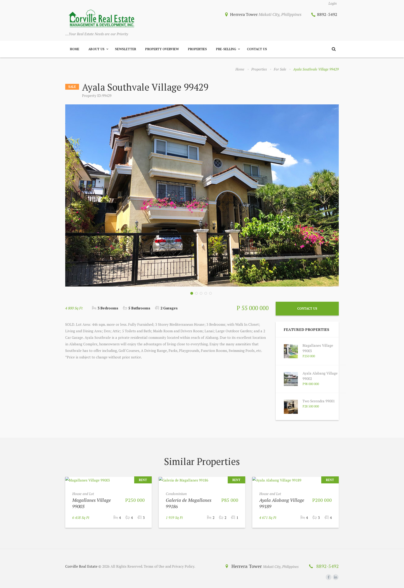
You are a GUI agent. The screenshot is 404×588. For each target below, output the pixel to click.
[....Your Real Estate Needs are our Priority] (101, 19)
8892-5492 (327, 14)
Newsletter (125, 49)
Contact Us (257, 49)
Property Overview (162, 49)
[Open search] (333, 49)
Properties (197, 49)
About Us (96, 49)
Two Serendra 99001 (319, 401)
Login (332, 3)
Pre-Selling (226, 49)
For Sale (280, 69)
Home (74, 49)
